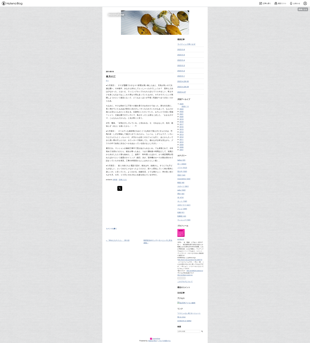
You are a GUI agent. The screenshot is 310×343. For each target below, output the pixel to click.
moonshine (116, 14)
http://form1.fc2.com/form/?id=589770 (190, 260)
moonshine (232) (183, 179)
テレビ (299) (182, 208)
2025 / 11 (185, 106)
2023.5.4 (181, 60)
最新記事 (181, 39)
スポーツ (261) (183, 186)
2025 (181, 104)
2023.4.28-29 (183, 86)
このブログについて (185, 281)
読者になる (303, 9)
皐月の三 (111, 76)
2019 (181, 119)
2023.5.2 (181, 70)
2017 (181, 124)
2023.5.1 (181, 76)
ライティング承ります (186, 44)
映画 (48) (180, 182)
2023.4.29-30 (183, 81)
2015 (181, 129)
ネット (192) (182, 201)
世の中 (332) (182, 171)
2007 (181, 149)
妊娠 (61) (180, 212)
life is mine (181, 317)
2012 (181, 137)
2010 (181, 142)
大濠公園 (118, 115)
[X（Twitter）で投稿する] (119, 188)
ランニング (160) (183, 220)
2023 (181, 109)
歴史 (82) (180, 193)
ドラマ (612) (182, 167)
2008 (181, 147)
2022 (181, 111)
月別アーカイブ (183, 99)
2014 (181, 132)
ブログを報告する (164, 340)
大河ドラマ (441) (183, 205)
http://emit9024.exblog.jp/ (195, 271)
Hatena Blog (152, 340)
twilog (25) (181, 160)
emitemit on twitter (184, 320)
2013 (181, 134)
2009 (181, 144)
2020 (181, 116)
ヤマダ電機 (122, 85)
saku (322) (181, 190)
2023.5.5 (181, 54)
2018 (181, 121)
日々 (107, 80)
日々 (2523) (181, 164)
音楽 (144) (181, 175)
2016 (181, 126)
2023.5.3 (181, 65)
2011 (181, 139)
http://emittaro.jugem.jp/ (185, 275)
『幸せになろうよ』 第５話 (117, 240)
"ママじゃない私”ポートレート (189, 313)
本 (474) (180, 197)
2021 (181, 114)
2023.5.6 (181, 49)
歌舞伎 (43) (181, 216)
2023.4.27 (181, 92)
